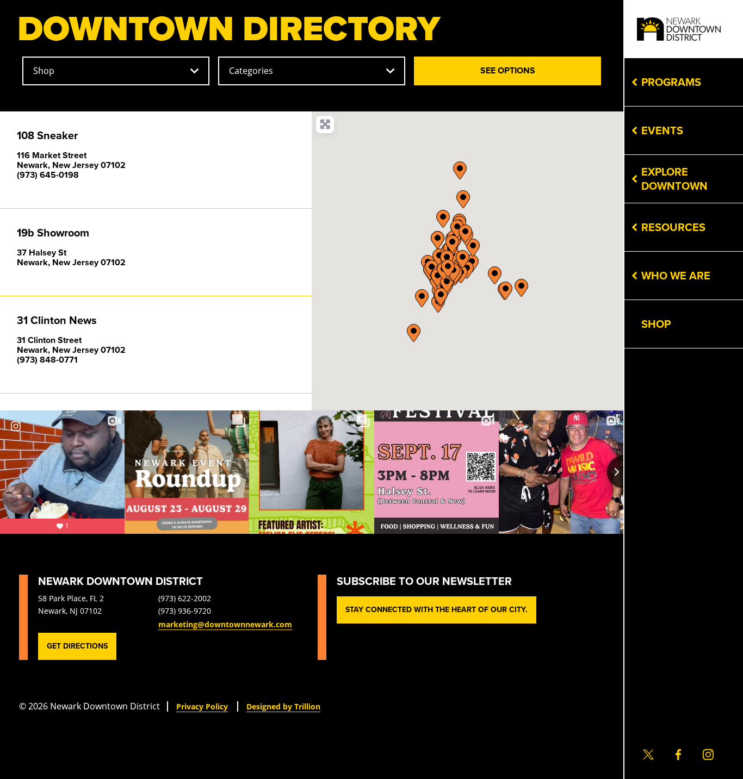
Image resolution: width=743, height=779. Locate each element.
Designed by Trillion (283, 706)
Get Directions (77, 646)
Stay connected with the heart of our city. (436, 609)
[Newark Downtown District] (679, 29)
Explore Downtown (674, 179)
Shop (656, 324)
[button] (494, 275)
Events (662, 130)
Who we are (675, 275)
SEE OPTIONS (533, 70)
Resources (673, 227)
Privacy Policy (202, 706)
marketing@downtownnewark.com (225, 624)
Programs (671, 82)
